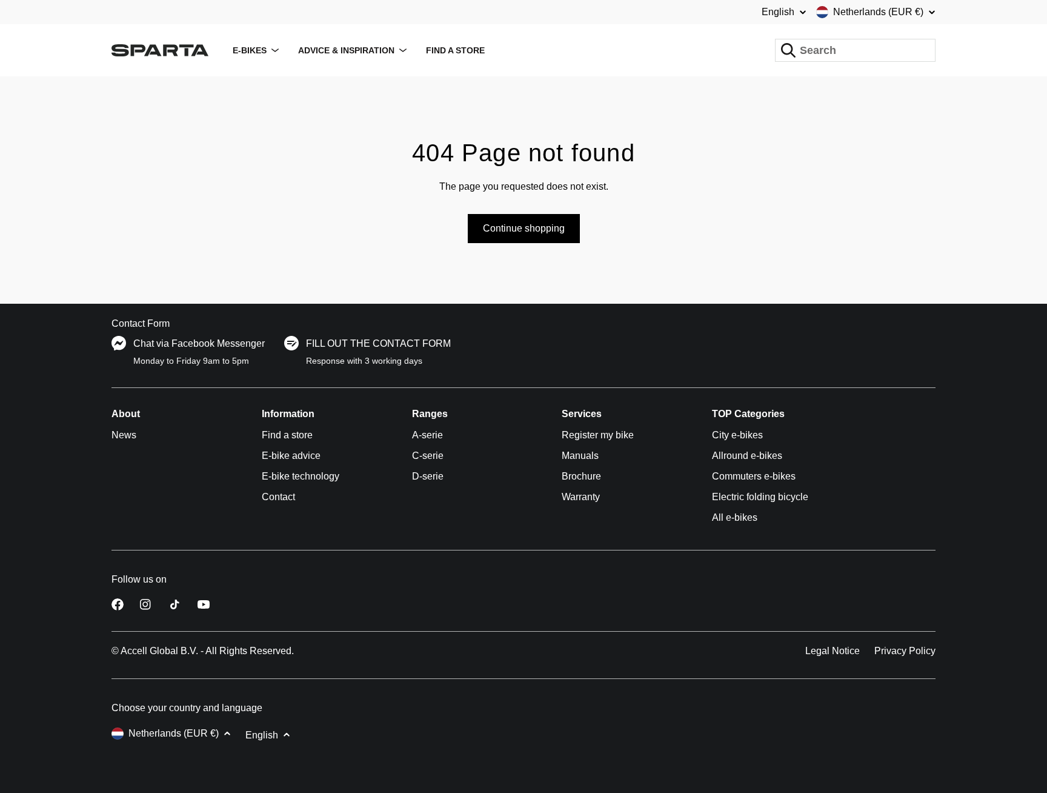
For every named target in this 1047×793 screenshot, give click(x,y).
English (778, 12)
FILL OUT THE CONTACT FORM (378, 343)
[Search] (788, 50)
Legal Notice (832, 651)
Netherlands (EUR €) (878, 12)
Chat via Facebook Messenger (199, 343)
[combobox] (855, 50)
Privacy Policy (905, 651)
